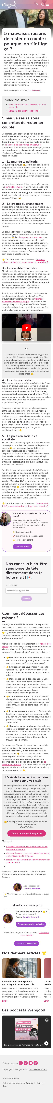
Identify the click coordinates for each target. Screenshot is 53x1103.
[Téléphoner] (43, 4)
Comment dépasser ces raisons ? (24, 111)
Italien (39, 1083)
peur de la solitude (13, 187)
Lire (4, 1001)
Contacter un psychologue (25, 833)
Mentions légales (11, 1078)
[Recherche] (37, 4)
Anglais (29, 1083)
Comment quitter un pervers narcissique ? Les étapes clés (18, 983)
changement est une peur (30, 237)
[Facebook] (21, 1063)
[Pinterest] (35, 1063)
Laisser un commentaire (26, 943)
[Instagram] (26, 1063)
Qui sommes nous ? (38, 1069)
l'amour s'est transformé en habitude (23, 145)
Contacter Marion (22, 546)
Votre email (12, 585)
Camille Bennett (34, 90)
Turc (5, 1086)
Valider (26, 598)
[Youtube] (31, 1063)
